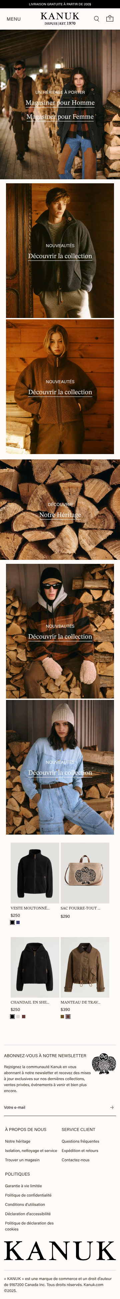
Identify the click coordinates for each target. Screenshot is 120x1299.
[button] (12, 922)
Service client (78, 1129)
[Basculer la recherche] (96, 19)
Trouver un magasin (22, 1160)
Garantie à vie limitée (23, 1186)
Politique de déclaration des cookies (29, 1226)
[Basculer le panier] (109, 18)
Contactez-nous (75, 1160)
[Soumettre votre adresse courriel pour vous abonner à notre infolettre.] (112, 1107)
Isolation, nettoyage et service (31, 1150)
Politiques (17, 1174)
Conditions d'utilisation (25, 1204)
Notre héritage (17, 1141)
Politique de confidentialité (28, 1195)
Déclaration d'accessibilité (28, 1214)
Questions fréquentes (80, 1141)
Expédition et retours (80, 1150)
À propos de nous (25, 1129)
